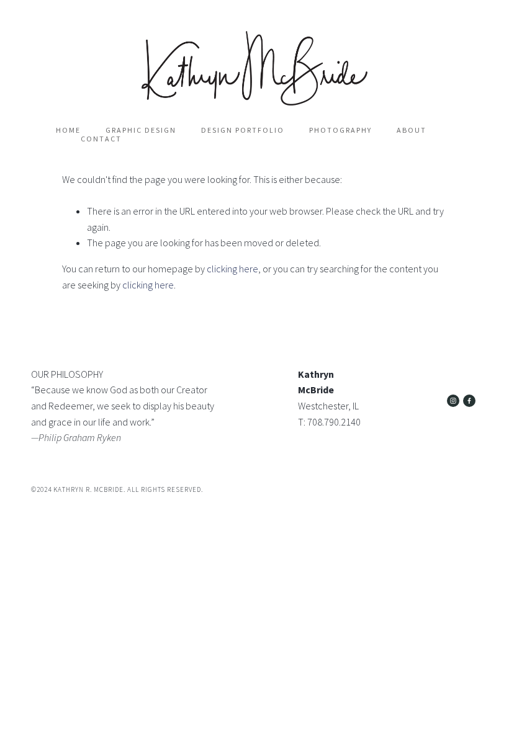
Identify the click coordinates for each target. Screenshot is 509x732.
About (411, 130)
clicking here (232, 268)
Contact (101, 139)
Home (68, 130)
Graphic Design (141, 130)
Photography (340, 130)
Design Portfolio (242, 130)
